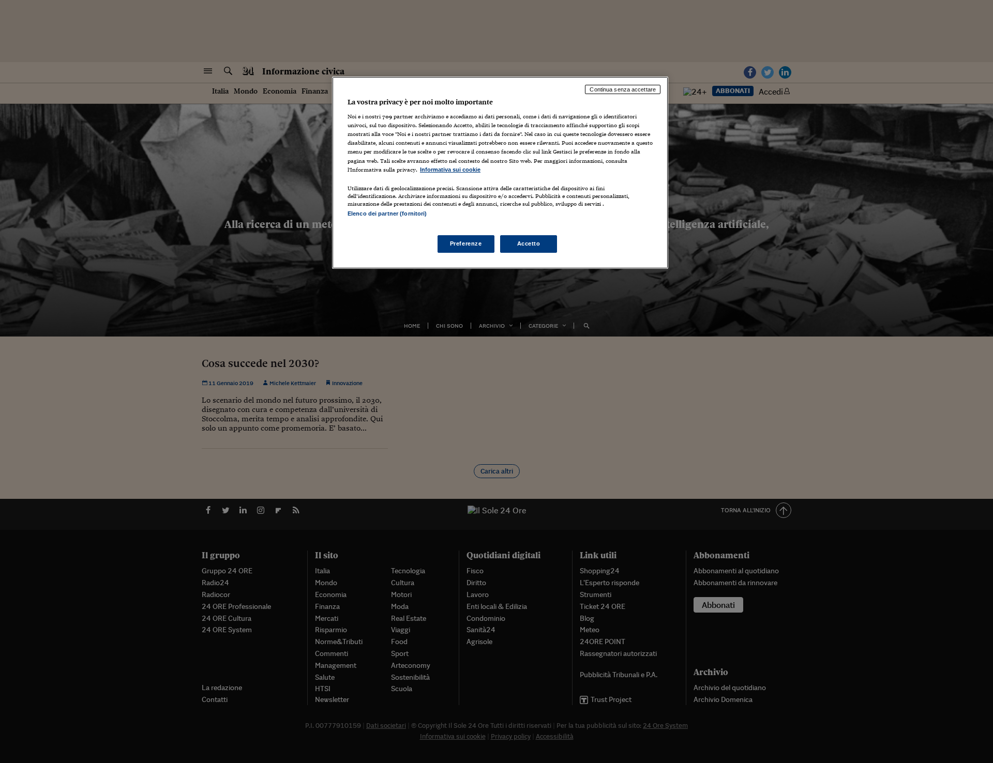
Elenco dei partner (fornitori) (387, 213)
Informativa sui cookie (450, 169)
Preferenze (466, 243)
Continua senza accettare (623, 89)
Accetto (528, 243)
